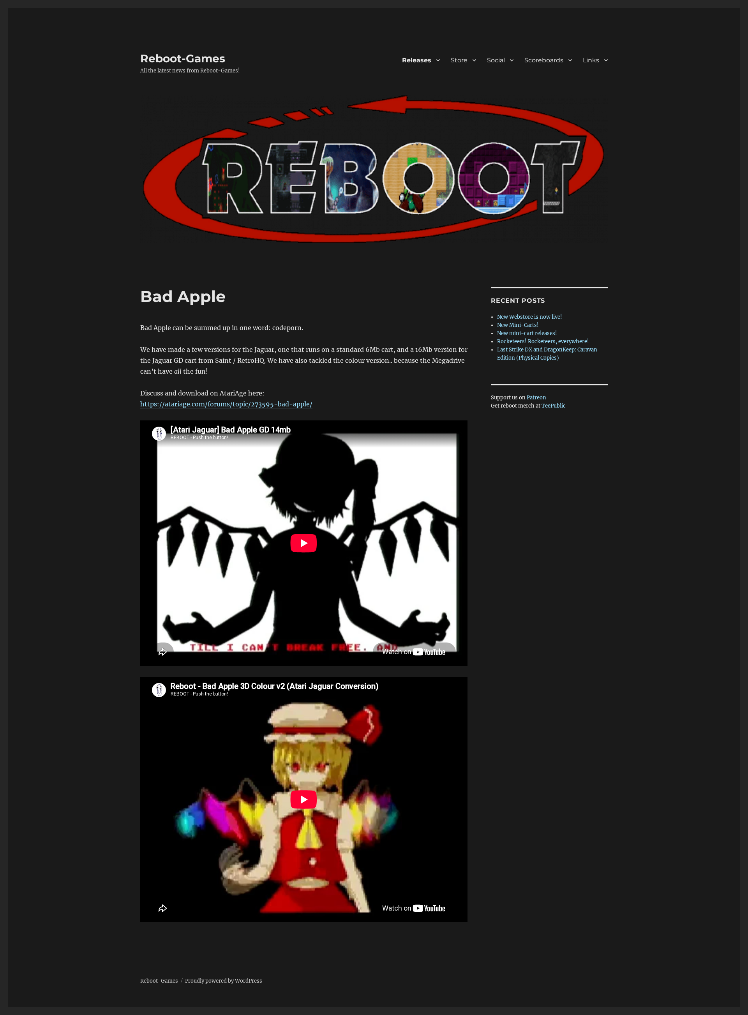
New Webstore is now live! (529, 317)
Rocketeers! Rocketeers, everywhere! (543, 341)
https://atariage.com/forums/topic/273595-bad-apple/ (226, 404)
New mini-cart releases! (527, 333)
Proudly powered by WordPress (223, 981)
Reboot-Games (182, 58)
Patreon (536, 397)
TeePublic (554, 405)
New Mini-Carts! (518, 325)
